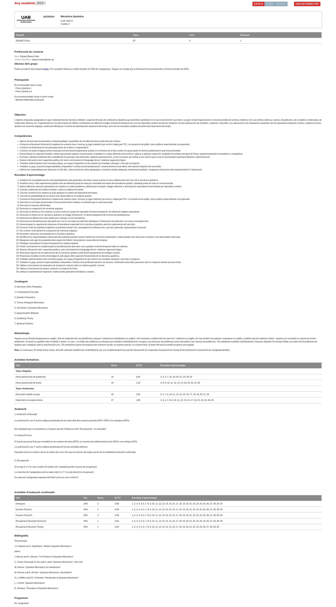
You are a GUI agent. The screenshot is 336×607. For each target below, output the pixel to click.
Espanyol (281, 4)
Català (258, 4)
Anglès (269, 4)
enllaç (46, 69)
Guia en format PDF (307, 4)
